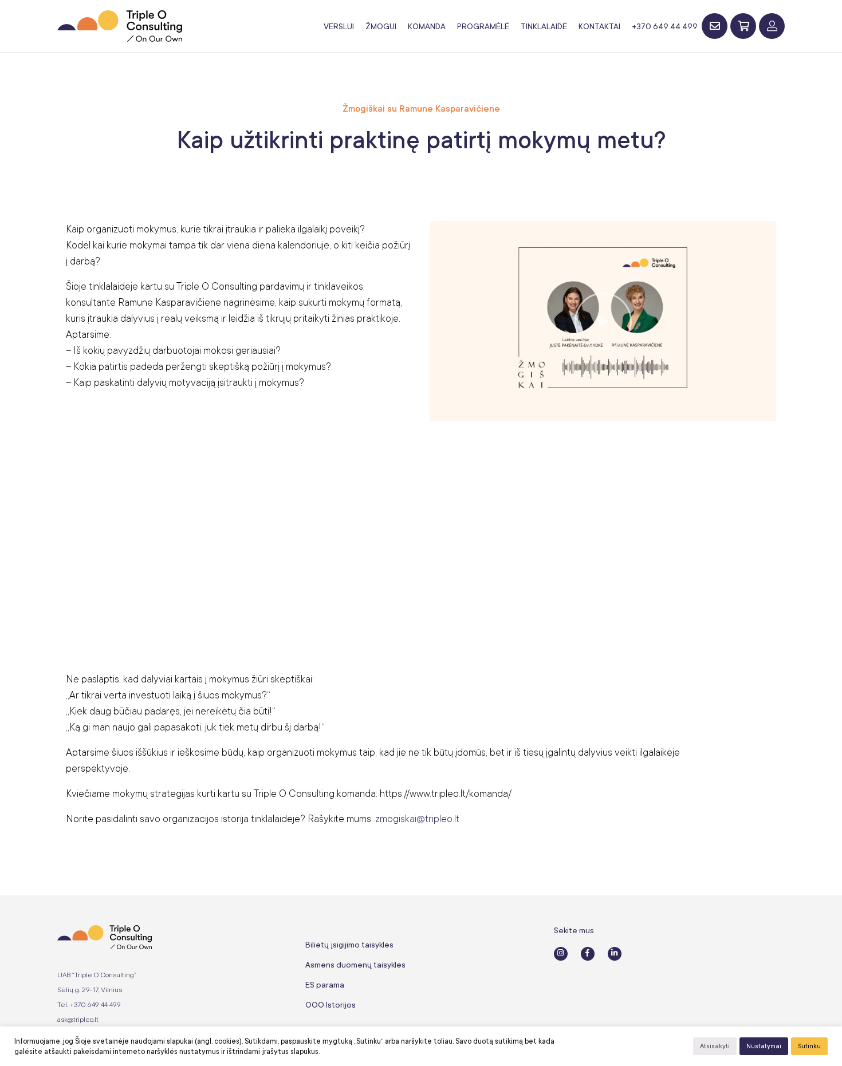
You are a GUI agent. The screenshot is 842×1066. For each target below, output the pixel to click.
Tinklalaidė (544, 26)
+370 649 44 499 (665, 26)
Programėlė (483, 26)
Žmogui (380, 26)
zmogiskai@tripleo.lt (417, 819)
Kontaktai (599, 26)
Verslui (339, 26)
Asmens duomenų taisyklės (355, 964)
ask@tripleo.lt (78, 1019)
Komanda (427, 26)
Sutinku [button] (809, 1046)
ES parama (324, 984)
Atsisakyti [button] (715, 1046)
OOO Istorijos (330, 1004)
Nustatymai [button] (763, 1046)
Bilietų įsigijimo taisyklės (349, 944)
